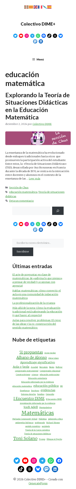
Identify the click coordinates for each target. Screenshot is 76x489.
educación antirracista (49, 374)
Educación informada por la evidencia (37, 382)
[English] (35, 6)
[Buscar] (58, 211)
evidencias (48, 390)
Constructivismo (23, 374)
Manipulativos (45, 407)
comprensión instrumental (26, 371)
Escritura (35, 390)
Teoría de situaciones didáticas (37, 434)
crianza (35, 374)
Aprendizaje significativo (37, 362)
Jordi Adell (31, 407)
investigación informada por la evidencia (37, 403)
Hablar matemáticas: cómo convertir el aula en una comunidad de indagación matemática (36, 294)
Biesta (51, 367)
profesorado (40, 423)
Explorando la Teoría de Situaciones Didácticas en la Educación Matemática (37, 106)
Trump (42, 439)
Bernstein (43, 367)
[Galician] (45, 6)
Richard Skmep (53, 423)
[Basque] (26, 6)
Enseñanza (25, 390)
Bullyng (59, 367)
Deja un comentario (21, 200)
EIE (61, 386)
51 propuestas (31, 352)
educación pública (46, 386)
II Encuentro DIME (54, 399)
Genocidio (50, 394)
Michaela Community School (24, 419)
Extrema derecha (28, 394)
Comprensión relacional (50, 371)
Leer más (34, 178)
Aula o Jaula (21, 367)
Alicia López (53, 358)
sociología (46, 426)
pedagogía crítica (55, 419)
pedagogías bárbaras (24, 423)
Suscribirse (23, 251)
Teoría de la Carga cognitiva (37, 430)
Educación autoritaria (37, 378)
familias (40, 394)
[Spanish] (49, 6)
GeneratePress (38, 483)
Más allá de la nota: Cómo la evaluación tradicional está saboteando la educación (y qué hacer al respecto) (37, 311)
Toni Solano (25, 438)
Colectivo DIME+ (38, 23)
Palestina (43, 419)
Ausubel (34, 367)
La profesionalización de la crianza (33, 303)
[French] (40, 6)
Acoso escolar (50, 353)
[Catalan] (31, 6)
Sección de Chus (18, 187)
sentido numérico (32, 426)
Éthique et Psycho (54, 439)
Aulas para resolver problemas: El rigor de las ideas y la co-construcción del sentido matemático (36, 324)
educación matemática (23, 192)
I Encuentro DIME (29, 398)
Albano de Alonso (31, 357)
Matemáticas (37, 413)
